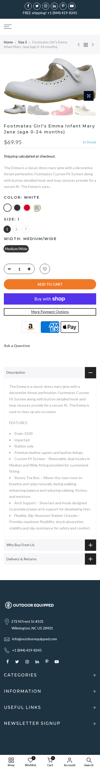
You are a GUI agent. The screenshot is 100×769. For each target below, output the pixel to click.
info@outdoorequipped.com (34, 639)
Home (8, 42)
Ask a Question (17, 345)
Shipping (11, 156)
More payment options (50, 311)
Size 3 (22, 42)
